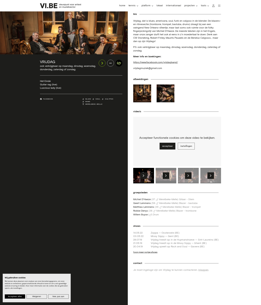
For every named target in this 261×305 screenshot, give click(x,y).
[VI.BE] (60, 5)
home (122, 5)
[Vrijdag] (119, 63)
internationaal (173, 5)
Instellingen (186, 146)
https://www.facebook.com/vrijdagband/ (155, 62)
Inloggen (203, 270)
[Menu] (219, 5)
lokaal (159, 5)
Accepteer (167, 146)
